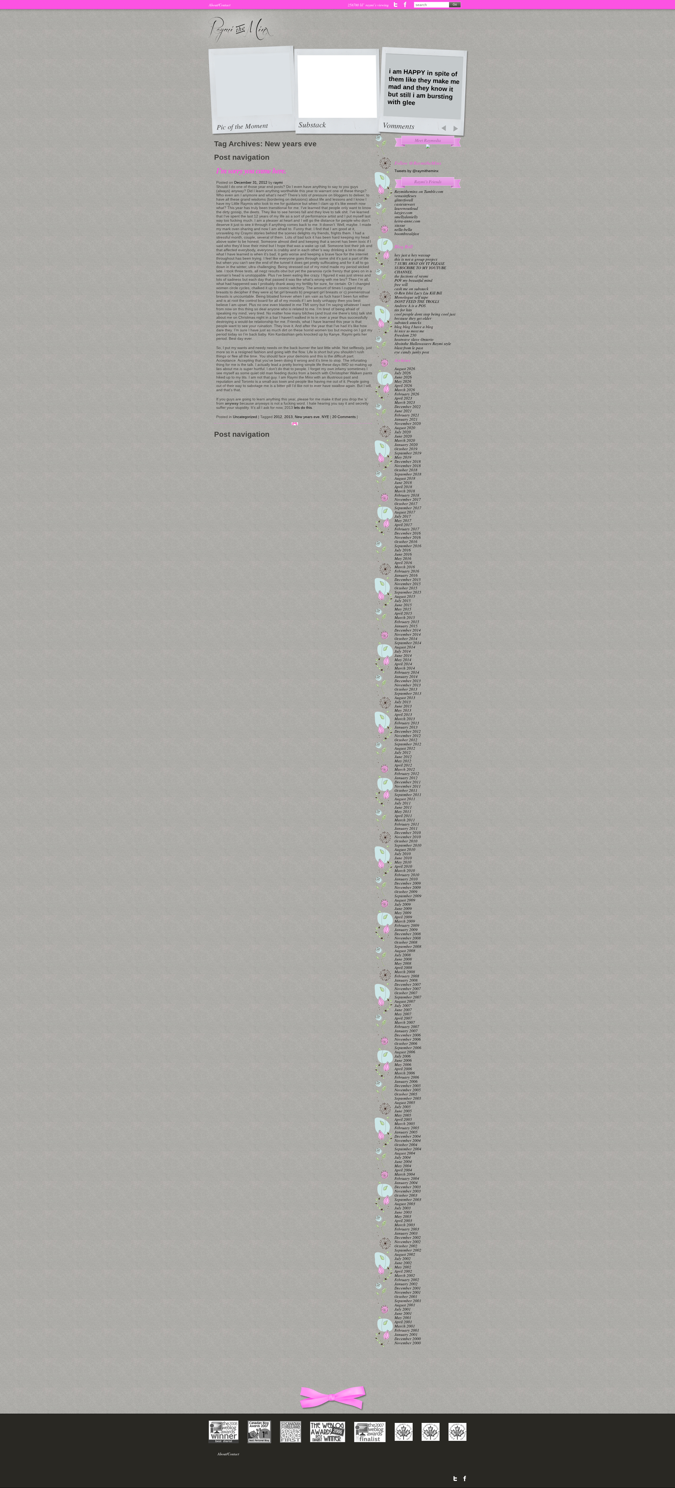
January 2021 (406, 419)
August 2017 (404, 512)
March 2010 (404, 870)
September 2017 (407, 507)
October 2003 (405, 1195)
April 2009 (403, 916)
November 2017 (407, 499)
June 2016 (403, 554)
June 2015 (403, 604)
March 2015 (404, 617)
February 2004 (406, 1178)
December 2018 (407, 461)
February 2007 (406, 1026)
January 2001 (406, 1334)
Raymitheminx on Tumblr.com (418, 191)
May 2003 (402, 1216)
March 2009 (404, 921)
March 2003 (404, 1224)
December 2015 (407, 579)
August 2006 (404, 1051)
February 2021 (406, 415)
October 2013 (405, 689)
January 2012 (406, 777)
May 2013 (402, 710)
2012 (278, 417)
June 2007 (403, 1009)
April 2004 (403, 1169)
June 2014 (403, 655)
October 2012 (405, 739)
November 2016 (407, 537)
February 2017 (406, 528)
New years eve (307, 417)
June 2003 (403, 1212)
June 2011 (403, 807)
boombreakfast (406, 233)
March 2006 (404, 1072)
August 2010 (404, 849)
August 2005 (404, 1102)
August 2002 (404, 1254)
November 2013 (407, 684)
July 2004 (402, 1157)
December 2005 (407, 1085)
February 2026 (406, 393)
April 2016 (403, 562)
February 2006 (406, 1077)
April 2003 (403, 1220)
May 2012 (402, 760)
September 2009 (407, 895)
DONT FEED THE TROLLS (416, 301)
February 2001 (406, 1330)
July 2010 (402, 853)
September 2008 (407, 946)
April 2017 (403, 524)
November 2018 (407, 465)
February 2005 (406, 1127)
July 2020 (402, 431)
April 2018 (403, 486)
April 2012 (403, 765)
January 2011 (406, 828)
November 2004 (407, 1140)
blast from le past (408, 347)
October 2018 (405, 469)
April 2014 (403, 663)
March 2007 (404, 1022)
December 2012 (407, 731)
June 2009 (403, 908)
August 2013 (404, 697)
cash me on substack (411, 288)
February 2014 (406, 672)
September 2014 (407, 642)
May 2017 (402, 520)
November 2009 (407, 887)
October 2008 (405, 942)
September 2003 (407, 1199)
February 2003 (406, 1229)
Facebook (405, 4)
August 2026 (404, 368)
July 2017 (402, 516)
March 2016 (404, 566)
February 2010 (406, 874)
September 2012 (407, 744)
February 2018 (406, 495)
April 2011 (403, 815)
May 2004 (402, 1165)
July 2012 (402, 752)
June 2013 (403, 706)
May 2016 (402, 558)
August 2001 (404, 1304)
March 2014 (404, 668)
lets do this (303, 407)
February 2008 (406, 975)
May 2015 (402, 609)
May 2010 (402, 862)
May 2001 (402, 1317)
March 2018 (404, 490)
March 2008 (404, 971)
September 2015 (407, 592)
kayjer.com (403, 212)
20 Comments (344, 417)
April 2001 (403, 1321)
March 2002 (404, 1275)
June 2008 (403, 959)
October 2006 (405, 1043)
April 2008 (403, 967)
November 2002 (407, 1241)
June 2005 (403, 1110)
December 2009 (407, 883)
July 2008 (402, 954)
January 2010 (406, 878)
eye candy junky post (411, 352)
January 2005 (406, 1132)
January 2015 (406, 625)
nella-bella (403, 229)
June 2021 (403, 410)
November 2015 (407, 583)
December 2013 (407, 680)
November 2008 (407, 938)
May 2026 (402, 381)
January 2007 (406, 1030)
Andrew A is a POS (410, 305)
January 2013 (406, 727)
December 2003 (407, 1186)
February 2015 (406, 621)
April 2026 (403, 385)
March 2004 (404, 1174)
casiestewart (404, 204)
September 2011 (407, 794)
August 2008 (404, 950)
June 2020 (403, 436)
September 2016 (407, 545)
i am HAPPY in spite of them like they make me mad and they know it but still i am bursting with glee (424, 86)
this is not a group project (415, 259)
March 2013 (404, 718)
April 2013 (403, 714)
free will (401, 284)
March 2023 (404, 402)
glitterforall (403, 199)
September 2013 (407, 693)
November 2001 (407, 1292)
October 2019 (405, 448)
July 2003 (402, 1207)
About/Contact (219, 4)
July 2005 (402, 1106)
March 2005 (404, 1123)
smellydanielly (406, 216)
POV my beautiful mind (413, 280)
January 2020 (406, 444)
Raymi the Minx (240, 30)
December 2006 (407, 1035)
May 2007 (402, 1013)
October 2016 (405, 541)
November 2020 (407, 423)
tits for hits (403, 309)
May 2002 (402, 1266)
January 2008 (406, 980)
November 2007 (407, 988)
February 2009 (406, 925)
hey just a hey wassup (412, 255)
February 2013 (406, 722)
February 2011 (406, 824)
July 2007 (402, 1005)
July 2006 (402, 1056)
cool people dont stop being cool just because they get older (424, 316)
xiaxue (399, 225)
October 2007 (405, 992)
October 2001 (405, 1296)
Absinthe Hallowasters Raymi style (422, 343)
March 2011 (404, 819)
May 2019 (402, 457)
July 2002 (402, 1258)
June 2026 (403, 377)
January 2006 (406, 1081)
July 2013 (402, 701)
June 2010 (403, 857)
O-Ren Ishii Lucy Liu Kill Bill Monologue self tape (418, 295)
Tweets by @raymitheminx (416, 171)
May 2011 (402, 811)
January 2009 (406, 929)
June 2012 (403, 756)
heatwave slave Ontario (413, 339)
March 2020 (404, 440)
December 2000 (407, 1338)
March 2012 (404, 769)
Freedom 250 (405, 335)
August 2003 (404, 1203)
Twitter (396, 4)
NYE (325, 417)
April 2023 (403, 398)
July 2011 (402, 803)
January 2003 (406, 1233)
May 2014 (402, 659)
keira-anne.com (407, 221)
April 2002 (403, 1271)
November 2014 (407, 634)
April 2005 (403, 1119)
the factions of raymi (411, 276)
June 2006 (403, 1060)
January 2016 (406, 575)
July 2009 (402, 904)
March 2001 (404, 1326)
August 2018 (404, 478)
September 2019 (407, 452)
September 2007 (407, 997)
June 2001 (403, 1313)
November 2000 (407, 1342)
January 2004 (406, 1182)
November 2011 (407, 786)
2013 (288, 417)
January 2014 (406, 676)
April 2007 (403, 1018)
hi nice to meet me (409, 330)
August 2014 (404, 647)
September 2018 (407, 474)
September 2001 (407, 1300)
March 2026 (404, 389)
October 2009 (405, 891)
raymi (278, 182)
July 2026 (402, 372)
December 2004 (407, 1136)
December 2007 (407, 984)
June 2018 (403, 482)
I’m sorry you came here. (251, 170)
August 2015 (404, 596)
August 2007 (404, 1001)
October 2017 (405, 503)
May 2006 (402, 1064)
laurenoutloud (406, 208)
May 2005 (402, 1115)
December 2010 (407, 832)
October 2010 (405, 841)
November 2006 (407, 1039)
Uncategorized (245, 417)
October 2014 (405, 638)
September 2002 (407, 1250)
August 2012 (404, 748)
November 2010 (407, 836)
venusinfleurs (405, 195)
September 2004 (407, 1148)
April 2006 (403, 1068)
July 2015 (402, 600)
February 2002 (406, 1279)
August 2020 (404, 427)
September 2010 (407, 845)
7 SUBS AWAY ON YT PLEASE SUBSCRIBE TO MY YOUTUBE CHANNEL (420, 267)
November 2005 (407, 1089)
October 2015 (405, 587)
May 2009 (402, 912)
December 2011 (407, 781)
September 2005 (407, 1098)
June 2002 (403, 1262)
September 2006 (407, 1047)
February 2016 (406, 571)
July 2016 (402, 549)
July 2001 (402, 1309)
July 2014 (402, 651)
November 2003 (407, 1191)
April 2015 (403, 613)
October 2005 (405, 1094)
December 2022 (407, 406)
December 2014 (407, 630)
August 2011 (404, 798)
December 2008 (407, 933)
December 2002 (407, 1237)
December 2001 (407, 1288)
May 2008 (402, 963)
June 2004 (403, 1161)
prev (443, 129)
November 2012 (407, 735)
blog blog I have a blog (413, 326)
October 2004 (405, 1144)
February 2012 (406, 773)
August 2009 (404, 900)
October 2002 (405, 1245)
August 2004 (404, 1153)
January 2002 (406, 1283)
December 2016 (407, 533)
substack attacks (407, 322)
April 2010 (403, 866)
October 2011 (405, 790)
